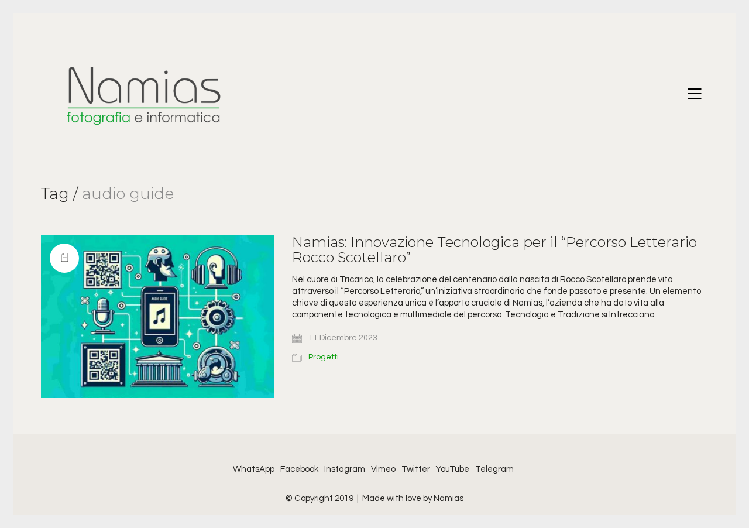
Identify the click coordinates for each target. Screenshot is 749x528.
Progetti (323, 357)
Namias (448, 498)
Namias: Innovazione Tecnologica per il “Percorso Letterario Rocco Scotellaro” (494, 250)
